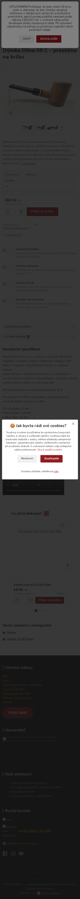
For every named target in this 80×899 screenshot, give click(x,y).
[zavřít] (73, 423)
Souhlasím (51, 458)
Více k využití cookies (49, 449)
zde (56, 471)
